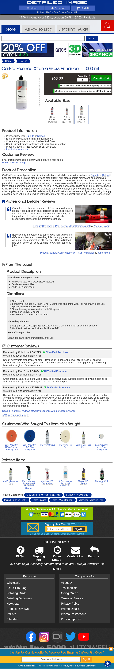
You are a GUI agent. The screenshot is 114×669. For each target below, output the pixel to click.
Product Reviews (18, 608)
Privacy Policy (70, 603)
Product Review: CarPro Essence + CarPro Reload (67, 252)
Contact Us (75, 556)
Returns (93, 556)
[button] (107, 664)
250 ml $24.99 (66, 119)
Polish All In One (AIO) (77, 494)
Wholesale (13, 582)
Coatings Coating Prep (91, 499)
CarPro (23, 61)
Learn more (91, 665)
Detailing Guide (17, 593)
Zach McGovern (102, 226)
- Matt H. (57, 568)
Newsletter (13, 603)
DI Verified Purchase (56, 352)
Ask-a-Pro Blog (16, 588)
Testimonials (69, 588)
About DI (67, 582)
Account (60, 8)
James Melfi (104, 252)
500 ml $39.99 (52, 119)
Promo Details (70, 608)
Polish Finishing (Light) (15, 499)
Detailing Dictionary (19, 598)
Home (8, 61)
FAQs (20, 556)
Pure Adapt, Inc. (71, 619)
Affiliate (11, 614)
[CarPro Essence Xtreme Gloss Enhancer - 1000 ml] (21, 74)
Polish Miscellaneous (62, 499)
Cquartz (30, 136)
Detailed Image (57, 2)
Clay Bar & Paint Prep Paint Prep (43, 494)
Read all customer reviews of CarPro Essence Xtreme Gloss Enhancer (39, 411)
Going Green (69, 593)
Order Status (56, 558)
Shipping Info (38, 558)
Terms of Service (72, 598)
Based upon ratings (14, 162)
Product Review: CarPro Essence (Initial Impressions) (61, 226)
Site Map (12, 619)
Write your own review (16, 415)
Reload (41, 136)
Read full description (17, 149)
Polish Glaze (39, 499)
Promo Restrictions (73, 614)
